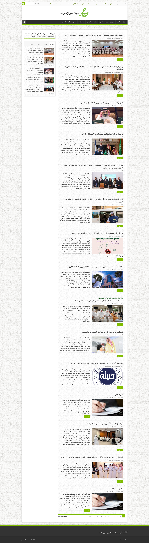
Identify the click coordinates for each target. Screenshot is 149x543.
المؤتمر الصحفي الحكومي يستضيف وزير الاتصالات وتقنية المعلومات (100, 103)
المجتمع (98, 4)
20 (101, 516)
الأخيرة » (89, 516)
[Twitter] (35, 4)
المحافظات (68, 4)
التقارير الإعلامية (53, 4)
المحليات (61, 4)
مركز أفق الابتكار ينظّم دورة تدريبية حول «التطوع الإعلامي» (103, 424)
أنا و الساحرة (119, 394)
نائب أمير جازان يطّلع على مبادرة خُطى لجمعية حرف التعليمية (102, 332)
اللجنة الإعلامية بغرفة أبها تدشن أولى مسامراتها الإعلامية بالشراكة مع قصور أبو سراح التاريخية (92, 457)
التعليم (87, 4)
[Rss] (39, 4)
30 (97, 516)
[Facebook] (37, 4)
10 (105, 516)
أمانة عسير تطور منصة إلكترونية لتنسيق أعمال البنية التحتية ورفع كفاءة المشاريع (96, 266)
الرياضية (82, 4)
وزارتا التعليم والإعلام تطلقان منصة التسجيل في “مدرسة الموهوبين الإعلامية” (97, 233)
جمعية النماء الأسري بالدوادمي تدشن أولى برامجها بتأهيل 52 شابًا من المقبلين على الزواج (93, 35)
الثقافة (104, 4)
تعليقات (39, 44)
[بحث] (23, 3)
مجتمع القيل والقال (116, 488)
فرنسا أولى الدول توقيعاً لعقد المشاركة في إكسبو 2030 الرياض (102, 134)
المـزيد (120, 59)
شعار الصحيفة (124, 539)
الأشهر (45, 44)
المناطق (75, 4)
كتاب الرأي (109, 397)
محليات (110, 334)
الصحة (92, 4)
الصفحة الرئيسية (108, 72)
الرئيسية (110, 4)
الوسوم (32, 44)
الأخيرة (52, 44)
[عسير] (74, 12)
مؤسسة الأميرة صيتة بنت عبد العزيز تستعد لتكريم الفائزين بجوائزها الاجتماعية (97, 363)
